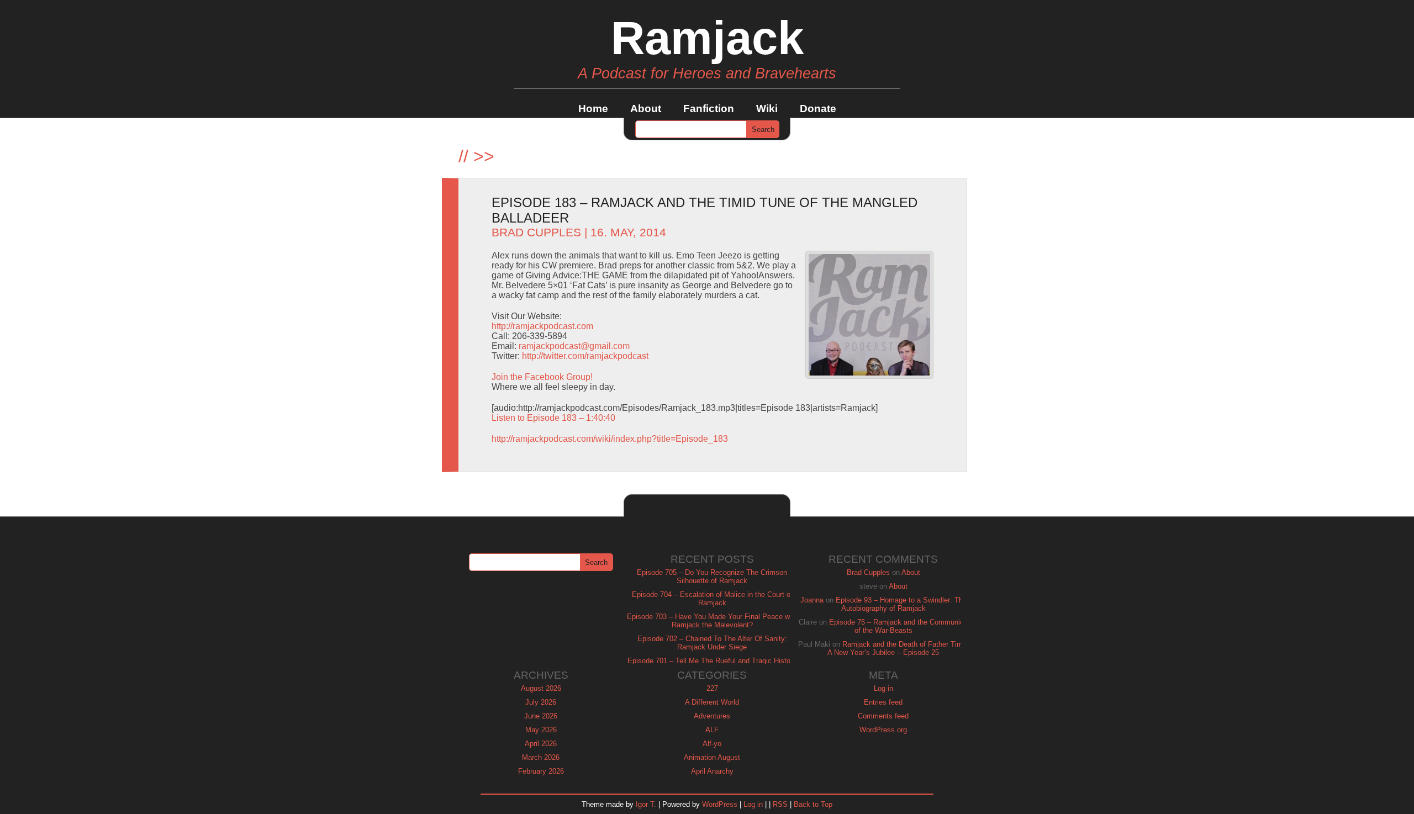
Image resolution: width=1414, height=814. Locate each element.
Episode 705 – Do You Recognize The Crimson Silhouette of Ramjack (712, 576)
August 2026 (541, 688)
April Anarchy (712, 771)
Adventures (712, 716)
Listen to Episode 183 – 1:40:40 (553, 417)
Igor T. (646, 804)
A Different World (712, 702)
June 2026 (540, 716)
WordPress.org (883, 730)
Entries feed (883, 702)
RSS (780, 804)
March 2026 (541, 757)
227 (712, 688)
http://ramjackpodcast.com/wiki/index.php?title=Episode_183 (610, 438)
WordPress (719, 804)
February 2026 (541, 771)
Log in (883, 688)
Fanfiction (708, 108)
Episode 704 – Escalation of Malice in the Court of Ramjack (712, 598)
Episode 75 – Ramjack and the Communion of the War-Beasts (898, 626)
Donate (818, 108)
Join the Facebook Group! (542, 377)
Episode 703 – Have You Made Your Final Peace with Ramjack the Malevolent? (712, 620)
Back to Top (813, 804)
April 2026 (541, 743)
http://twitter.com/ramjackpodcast (585, 356)
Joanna (812, 600)
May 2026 (541, 730)
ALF (712, 730)
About (645, 108)
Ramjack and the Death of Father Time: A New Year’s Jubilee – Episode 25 (898, 648)
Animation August (712, 757)
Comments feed (883, 716)
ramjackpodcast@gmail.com (574, 346)
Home (593, 108)
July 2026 (540, 702)
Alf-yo (712, 743)
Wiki (767, 108)
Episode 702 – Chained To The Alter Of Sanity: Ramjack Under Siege (712, 643)
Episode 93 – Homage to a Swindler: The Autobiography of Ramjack (901, 604)
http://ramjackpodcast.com (542, 326)
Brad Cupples (536, 232)
